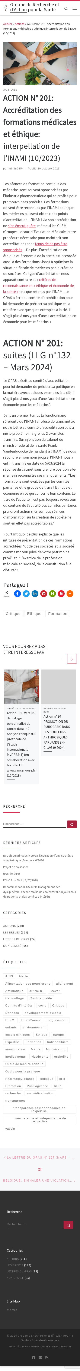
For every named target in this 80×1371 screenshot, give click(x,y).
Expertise (12, 1042)
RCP (57, 1086)
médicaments (15, 1056)
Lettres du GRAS (16, 939)
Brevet (55, 991)
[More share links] (70, 593)
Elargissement (57, 1020)
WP (26, 1346)
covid (42, 1005)
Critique (58, 1005)
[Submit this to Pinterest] (43, 593)
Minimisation (55, 1049)
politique (47, 1078)
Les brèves (11, 932)
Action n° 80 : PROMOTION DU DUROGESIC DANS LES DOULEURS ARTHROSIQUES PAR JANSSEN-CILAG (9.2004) (57, 732)
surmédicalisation (40, 1093)
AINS (9, 976)
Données (12, 1012)
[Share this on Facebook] (17, 593)
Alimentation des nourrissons (27, 983)
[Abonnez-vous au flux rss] (46, 1357)
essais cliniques (17, 1034)
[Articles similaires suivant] (72, 658)
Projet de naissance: (16, 867)
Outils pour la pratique (22, 1071)
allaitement (64, 983)
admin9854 (16, 168)
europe (58, 1034)
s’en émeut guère (22, 225)
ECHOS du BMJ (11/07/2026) (20, 880)
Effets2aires (30, 1020)
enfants (11, 1027)
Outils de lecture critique (24, 1064)
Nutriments (40, 1056)
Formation (33, 1042)
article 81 (36, 991)
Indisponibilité (58, 1042)
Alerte (23, 976)
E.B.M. (10, 1020)
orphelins (61, 1056)
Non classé (12, 946)
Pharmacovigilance (20, 1078)
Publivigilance (37, 1086)
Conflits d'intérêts (19, 1005)
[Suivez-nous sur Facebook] (33, 1357)
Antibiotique (14, 991)
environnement (34, 1027)
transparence (15, 1100)
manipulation (15, 1049)
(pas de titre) (11, 873)
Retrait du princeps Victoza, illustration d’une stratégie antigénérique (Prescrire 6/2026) (38, 858)
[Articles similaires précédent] (62, 658)
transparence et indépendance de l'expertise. (39, 1109)
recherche (13, 1093)
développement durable (43, 1012)
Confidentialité (41, 998)
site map (12, 1310)
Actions (20, 24)
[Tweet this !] (26, 593)
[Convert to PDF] (61, 593)
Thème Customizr (61, 1346)
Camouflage (14, 998)
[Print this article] (52, 593)
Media (35, 1049)
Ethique (41, 1034)
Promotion (13, 1086)
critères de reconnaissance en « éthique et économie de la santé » (38, 285)
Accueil (7, 24)
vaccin (10, 1128)
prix (62, 1078)
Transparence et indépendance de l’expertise (39, 1119)
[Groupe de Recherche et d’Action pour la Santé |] (6, 8)
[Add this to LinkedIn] (35, 593)
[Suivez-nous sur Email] (40, 1357)
